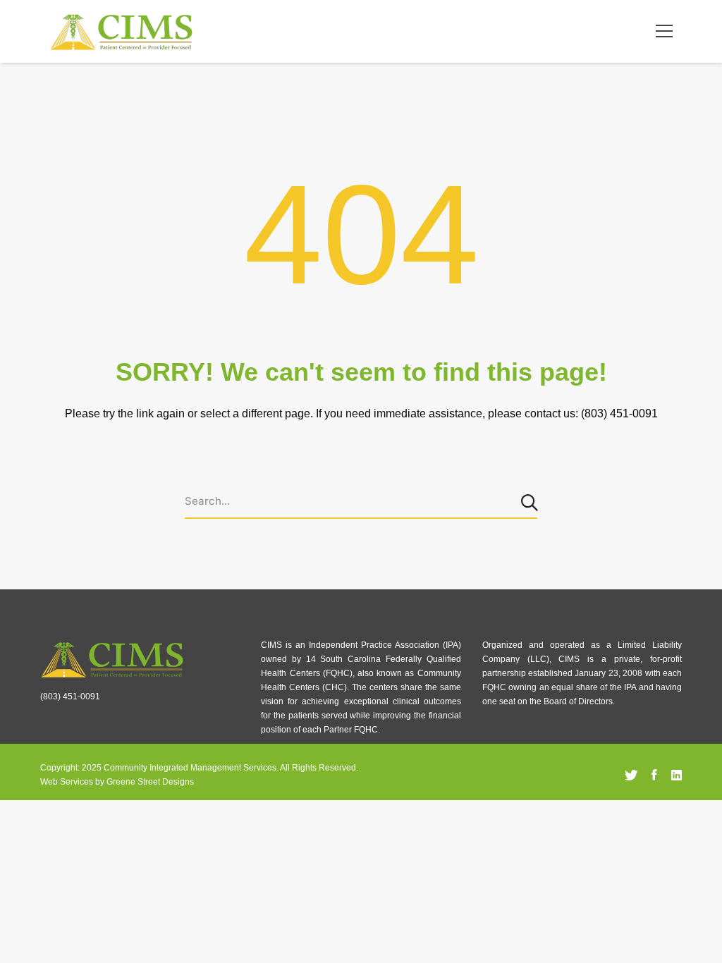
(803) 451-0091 (70, 696)
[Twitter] (631, 775)
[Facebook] (654, 775)
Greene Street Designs (150, 782)
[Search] (531, 501)
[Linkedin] (676, 775)
